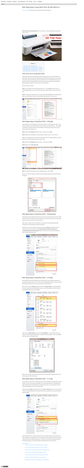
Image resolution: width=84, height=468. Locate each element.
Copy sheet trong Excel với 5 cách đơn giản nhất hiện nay (36, 454)
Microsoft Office (26, 10)
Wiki (27, 1)
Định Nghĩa (9, 1)
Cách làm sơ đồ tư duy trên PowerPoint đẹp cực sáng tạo (36, 444)
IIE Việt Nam (3, 1)
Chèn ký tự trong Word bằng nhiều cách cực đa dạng (35, 457)
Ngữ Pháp (15, 1)
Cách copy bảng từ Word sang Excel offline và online (35, 452)
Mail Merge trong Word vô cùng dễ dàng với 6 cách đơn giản (37, 459)
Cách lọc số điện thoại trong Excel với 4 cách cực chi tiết (36, 447)
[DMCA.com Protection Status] (4, 466)
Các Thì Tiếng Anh (21, 1)
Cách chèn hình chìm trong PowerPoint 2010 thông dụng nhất (37, 449)
